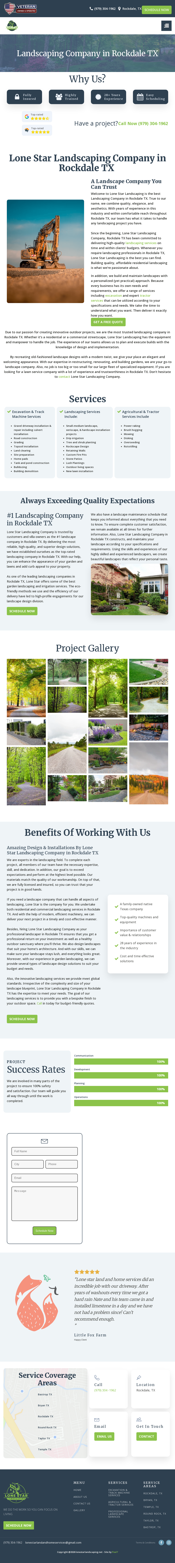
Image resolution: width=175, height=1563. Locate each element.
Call (40, 1003)
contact (65, 377)
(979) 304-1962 (105, 9)
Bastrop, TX (152, 1527)
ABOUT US (80, 1496)
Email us (104, 1436)
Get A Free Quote (108, 322)
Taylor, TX (151, 1520)
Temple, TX (151, 1507)
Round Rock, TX (154, 1513)
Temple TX (44, 1449)
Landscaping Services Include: (82, 414)
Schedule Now (157, 10)
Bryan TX (43, 1405)
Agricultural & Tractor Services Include (140, 414)
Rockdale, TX (152, 1493)
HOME (77, 1490)
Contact (146, 1436)
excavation (113, 295)
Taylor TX (44, 1438)
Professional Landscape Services (118, 1514)
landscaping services (141, 243)
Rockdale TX (45, 1416)
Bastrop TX (45, 1394)
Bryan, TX (150, 1500)
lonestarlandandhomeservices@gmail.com (53, 1542)
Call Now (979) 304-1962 (143, 123)
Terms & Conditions (145, 1542)
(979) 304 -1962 (105, 1390)
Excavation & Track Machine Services (28, 414)
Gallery (79, 1510)
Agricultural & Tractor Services (120, 1503)
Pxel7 (115, 1552)
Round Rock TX (47, 1427)
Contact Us (81, 1503)
